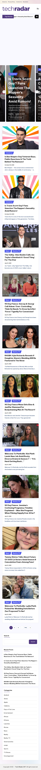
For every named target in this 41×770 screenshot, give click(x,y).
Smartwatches (8, 742)
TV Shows (7, 752)
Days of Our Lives (9, 709)
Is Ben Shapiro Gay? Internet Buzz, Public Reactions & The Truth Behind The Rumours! (20, 159)
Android (6, 695)
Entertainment (8, 713)
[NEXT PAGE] (30, 627)
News (7, 251)
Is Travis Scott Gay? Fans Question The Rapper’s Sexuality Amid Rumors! (20, 208)
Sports (6, 749)
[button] (16, 117)
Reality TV (16, 251)
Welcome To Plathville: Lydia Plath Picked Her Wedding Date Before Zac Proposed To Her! (20, 608)
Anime (6, 699)
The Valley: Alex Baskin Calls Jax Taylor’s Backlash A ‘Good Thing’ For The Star (20, 257)
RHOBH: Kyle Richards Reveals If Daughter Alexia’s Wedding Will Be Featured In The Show (20, 358)
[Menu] (38, 8)
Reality (6, 734)
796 (25, 627)
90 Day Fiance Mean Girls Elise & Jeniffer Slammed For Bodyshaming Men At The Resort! (20, 407)
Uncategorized (8, 756)
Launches (7, 724)
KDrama (6, 720)
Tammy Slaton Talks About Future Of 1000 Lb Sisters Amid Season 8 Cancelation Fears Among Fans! (20, 559)
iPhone (6, 716)
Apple (6, 702)
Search (6, 636)
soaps (6, 745)
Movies (6, 727)
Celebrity (13, 74)
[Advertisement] (20, 41)
